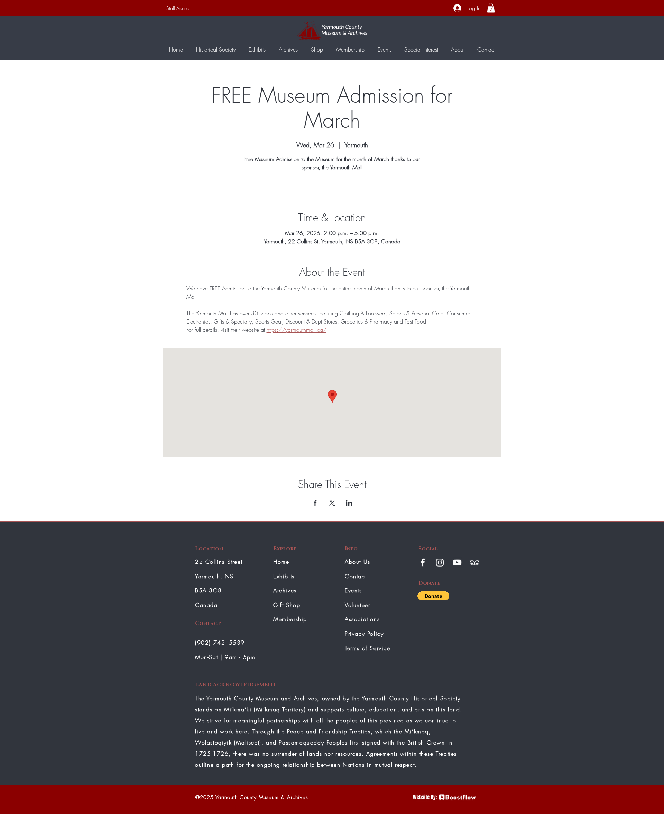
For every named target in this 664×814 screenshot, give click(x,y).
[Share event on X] (332, 503)
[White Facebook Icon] (422, 562)
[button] (491, 7)
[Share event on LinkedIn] (349, 503)
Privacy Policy (364, 633)
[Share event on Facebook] (315, 503)
